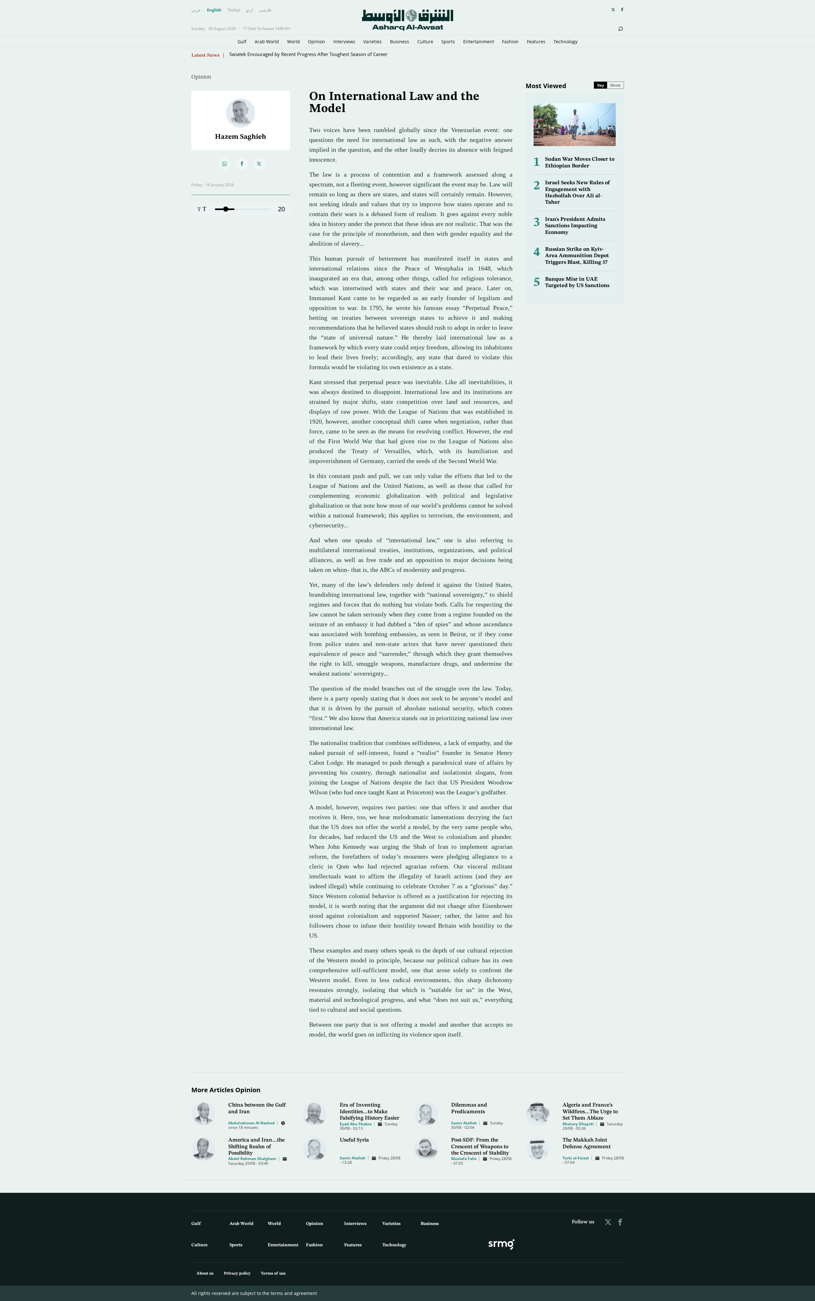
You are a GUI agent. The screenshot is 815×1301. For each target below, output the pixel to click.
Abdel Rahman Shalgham (252, 1158)
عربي (196, 10)
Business (399, 42)
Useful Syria (354, 1140)
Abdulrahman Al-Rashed (251, 1123)
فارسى (265, 10)
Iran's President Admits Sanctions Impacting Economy (575, 226)
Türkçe (234, 10)
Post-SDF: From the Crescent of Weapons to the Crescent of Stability (480, 1146)
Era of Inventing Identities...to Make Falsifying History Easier (369, 1111)
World (293, 42)
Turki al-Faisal (576, 1158)
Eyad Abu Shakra (356, 1124)
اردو (249, 10)
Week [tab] (615, 85)
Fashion (510, 42)
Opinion (316, 42)
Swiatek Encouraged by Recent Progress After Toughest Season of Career (308, 55)
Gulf (241, 42)
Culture (425, 42)
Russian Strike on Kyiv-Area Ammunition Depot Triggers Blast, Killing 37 (577, 256)
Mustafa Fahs (464, 1158)
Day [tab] (600, 85)
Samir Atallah (464, 1123)
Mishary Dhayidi (578, 1124)
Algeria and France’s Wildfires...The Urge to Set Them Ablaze (590, 1111)
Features (536, 42)
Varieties (372, 42)
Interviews (344, 42)
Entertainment (478, 42)
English (214, 10)
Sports (448, 42)
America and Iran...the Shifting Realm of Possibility (256, 1146)
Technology (566, 42)
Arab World (267, 42)
